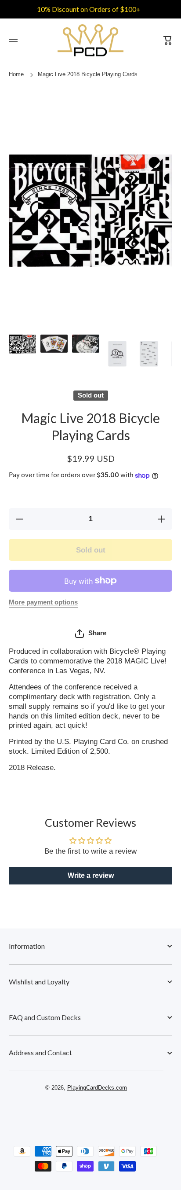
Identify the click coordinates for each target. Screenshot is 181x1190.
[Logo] (90, 40)
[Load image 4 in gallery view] (117, 354)
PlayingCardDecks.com (97, 1088)
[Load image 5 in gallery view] (149, 354)
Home (16, 74)
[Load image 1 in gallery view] (22, 344)
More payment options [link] (43, 602)
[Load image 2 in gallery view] (54, 344)
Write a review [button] (91, 875)
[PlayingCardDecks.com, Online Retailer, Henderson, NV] (86, 1113)
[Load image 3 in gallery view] (85, 344)
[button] (90, 633)
